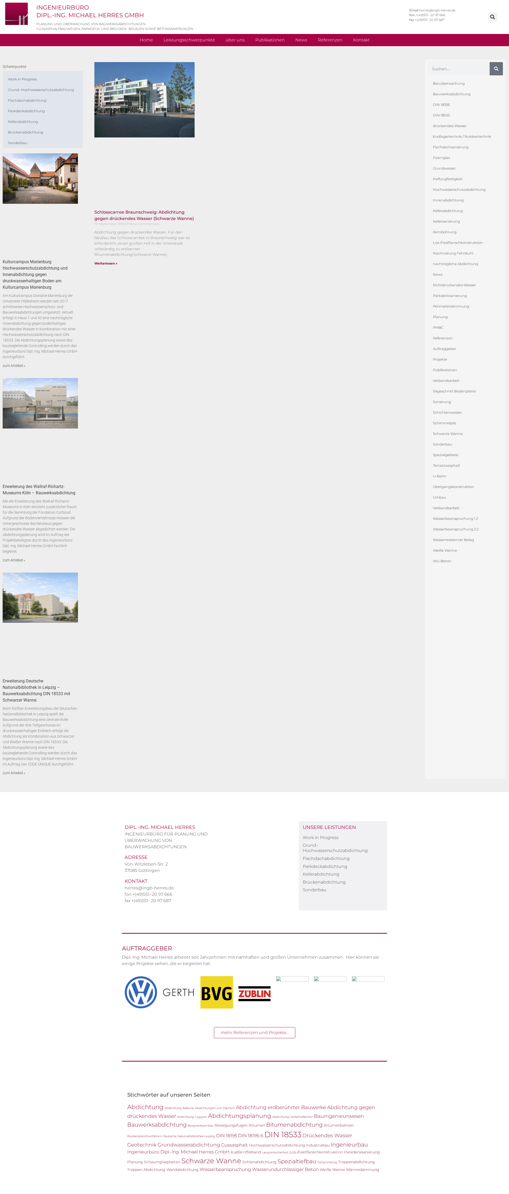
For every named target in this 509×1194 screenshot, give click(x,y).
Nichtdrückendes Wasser (454, 285)
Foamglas (441, 157)
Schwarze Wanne (448, 433)
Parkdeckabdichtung (26, 111)
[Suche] (496, 68)
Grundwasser (444, 168)
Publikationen (270, 39)
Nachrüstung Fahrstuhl (453, 253)
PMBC (438, 327)
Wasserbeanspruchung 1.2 (455, 518)
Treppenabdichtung (356, 1162)
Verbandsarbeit (446, 380)
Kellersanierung (446, 221)
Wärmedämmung (362, 1169)
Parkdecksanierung (450, 295)
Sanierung (442, 402)
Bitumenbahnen (339, 1125)
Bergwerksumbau (200, 1125)
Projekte (440, 359)
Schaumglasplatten (162, 1162)
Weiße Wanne (445, 550)
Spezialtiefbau (297, 1161)
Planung (440, 317)
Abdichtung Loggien (192, 1117)
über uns (235, 39)
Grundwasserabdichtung (188, 1144)
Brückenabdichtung (25, 132)
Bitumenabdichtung (294, 1124)
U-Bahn (439, 476)
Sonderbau (17, 143)
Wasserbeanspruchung (225, 1169)
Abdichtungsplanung (239, 1115)
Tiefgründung (327, 1162)
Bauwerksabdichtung (452, 94)
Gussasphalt (234, 1145)
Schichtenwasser (447, 412)
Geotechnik (141, 1144)
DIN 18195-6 (250, 1135)
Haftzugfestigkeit (448, 179)
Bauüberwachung (449, 83)
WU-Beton (442, 561)
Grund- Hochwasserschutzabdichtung (41, 90)
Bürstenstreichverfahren (144, 1136)
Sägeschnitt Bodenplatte (454, 391)
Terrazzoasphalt (446, 465)
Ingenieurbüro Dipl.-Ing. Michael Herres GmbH (178, 1151)
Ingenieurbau (349, 1144)
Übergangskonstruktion (453, 486)
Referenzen (330, 39)
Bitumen (257, 1125)
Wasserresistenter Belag (453, 540)
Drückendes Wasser (327, 1135)
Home (146, 39)
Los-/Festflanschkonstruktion (458, 242)
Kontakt (361, 39)
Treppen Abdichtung (146, 1169)
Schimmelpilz (444, 423)
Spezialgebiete (445, 455)
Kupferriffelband (246, 1152)
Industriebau (318, 1145)
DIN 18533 (441, 115)
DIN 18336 (441, 104)
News (301, 39)
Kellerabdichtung (23, 121)
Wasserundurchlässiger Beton (285, 1169)
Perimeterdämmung (451, 306)
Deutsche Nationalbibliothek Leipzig (189, 1136)
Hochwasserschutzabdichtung (459, 189)
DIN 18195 (226, 1135)
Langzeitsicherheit (275, 1152)
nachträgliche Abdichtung (455, 264)
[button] (492, 17)
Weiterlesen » (105, 263)
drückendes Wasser (450, 126)
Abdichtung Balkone (179, 1108)
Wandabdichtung (182, 1169)
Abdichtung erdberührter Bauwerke (281, 1107)
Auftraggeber (444, 349)
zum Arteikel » (14, 366)
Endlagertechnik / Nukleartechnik (462, 136)
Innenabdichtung (448, 200)
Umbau (439, 497)
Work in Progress (22, 79)
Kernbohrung (445, 232)
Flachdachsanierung (450, 147)
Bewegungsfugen (231, 1125)
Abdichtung (145, 1107)
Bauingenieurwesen (339, 1116)
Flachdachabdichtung (27, 100)
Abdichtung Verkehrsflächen (292, 1117)
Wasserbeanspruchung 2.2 (456, 529)
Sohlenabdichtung (259, 1162)
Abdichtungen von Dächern (215, 1108)
